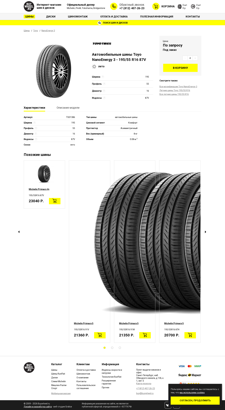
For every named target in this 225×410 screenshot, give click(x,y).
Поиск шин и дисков (115, 23)
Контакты (193, 16)
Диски (50, 16)
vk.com (168, 405)
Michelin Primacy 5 (83, 323)
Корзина (168, 6)
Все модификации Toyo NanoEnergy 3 (178, 86)
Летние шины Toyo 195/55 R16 (174, 90)
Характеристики (34, 107)
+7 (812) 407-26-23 (131, 8)
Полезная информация (156, 16)
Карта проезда (143, 383)
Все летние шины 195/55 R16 (174, 94)
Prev (18, 232)
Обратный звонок (131, 4)
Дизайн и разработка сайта (38, 406)
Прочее (105, 387)
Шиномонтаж (78, 16)
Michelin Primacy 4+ (39, 189)
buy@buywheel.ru (145, 393)
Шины (29, 16)
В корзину (180, 67)
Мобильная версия (61, 393)
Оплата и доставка (114, 16)
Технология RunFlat (111, 377)
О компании (82, 377)
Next (205, 232)
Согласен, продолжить (195, 400)
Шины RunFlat (58, 374)
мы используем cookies (192, 392)
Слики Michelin (58, 381)
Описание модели (68, 107)
